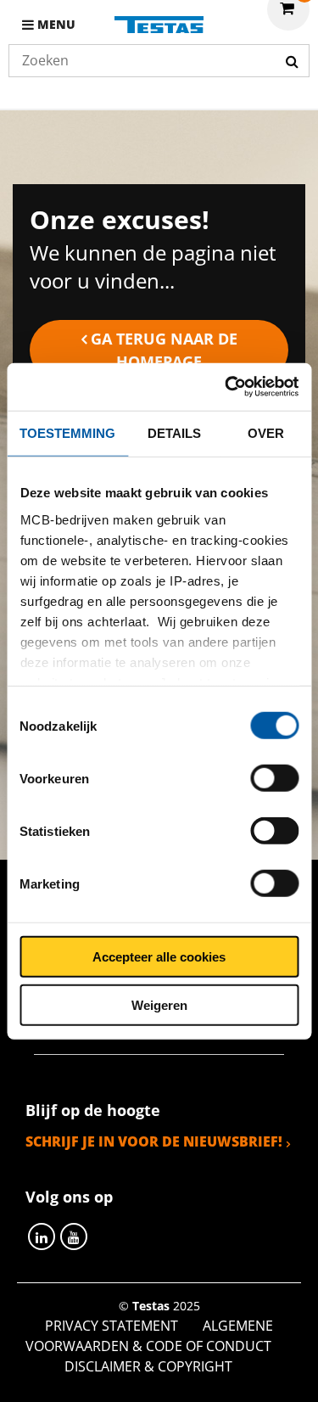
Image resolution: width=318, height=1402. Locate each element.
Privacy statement (111, 1325)
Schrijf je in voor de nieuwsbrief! (153, 1141)
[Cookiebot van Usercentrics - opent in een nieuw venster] (226, 387)
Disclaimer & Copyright (148, 1366)
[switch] (274, 778)
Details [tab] (174, 432)
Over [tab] (266, 432)
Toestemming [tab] (67, 432)
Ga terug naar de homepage (164, 350)
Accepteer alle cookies (159, 957)
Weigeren (159, 1004)
